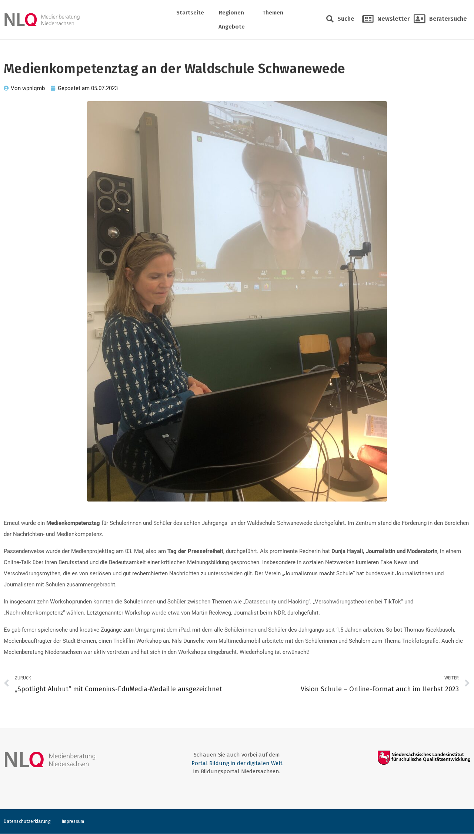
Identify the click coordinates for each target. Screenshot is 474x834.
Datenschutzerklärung (27, 821)
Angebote (231, 26)
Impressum (73, 821)
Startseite (190, 12)
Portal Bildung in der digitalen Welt (237, 763)
